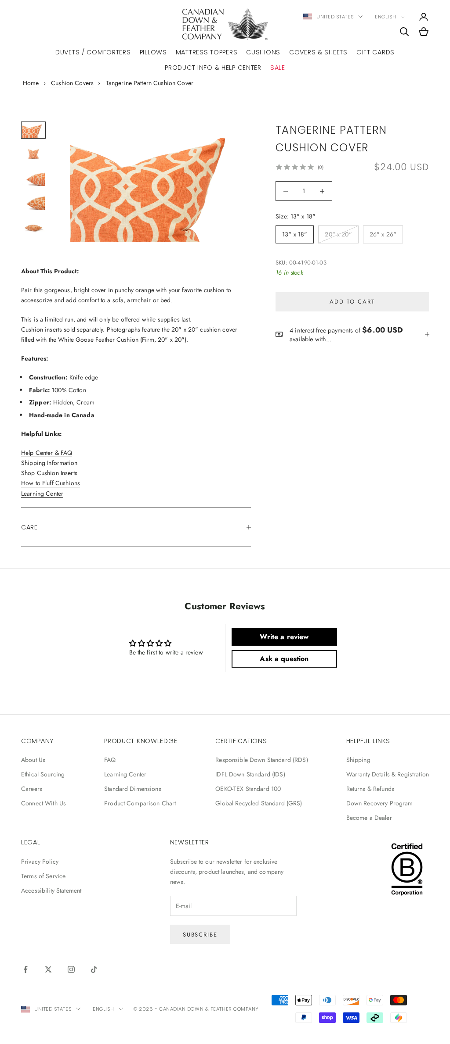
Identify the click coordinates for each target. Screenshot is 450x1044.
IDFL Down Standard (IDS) (250, 774)
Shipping (358, 759)
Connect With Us (43, 803)
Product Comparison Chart (140, 803)
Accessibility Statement (51, 890)
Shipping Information (49, 462)
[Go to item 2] (33, 154)
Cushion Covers (72, 83)
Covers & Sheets (318, 52)
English (385, 16)
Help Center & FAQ (46, 452)
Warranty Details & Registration (387, 774)
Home (31, 83)
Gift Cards (375, 52)
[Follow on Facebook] (25, 969)
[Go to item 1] (33, 130)
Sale (277, 67)
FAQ (110, 759)
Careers (31, 788)
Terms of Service (43, 876)
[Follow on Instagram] (71, 969)
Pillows (153, 52)
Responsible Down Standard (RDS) (261, 759)
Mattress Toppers (207, 52)
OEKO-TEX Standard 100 (248, 788)
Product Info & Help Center (213, 67)
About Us (33, 759)
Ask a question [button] (284, 659)
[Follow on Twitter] (48, 969)
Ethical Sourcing (43, 774)
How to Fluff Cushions (50, 483)
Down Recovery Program (379, 803)
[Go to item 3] (33, 178)
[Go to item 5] (33, 226)
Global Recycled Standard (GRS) (258, 803)
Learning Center (42, 493)
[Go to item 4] (33, 202)
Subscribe (200, 934)
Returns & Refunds (370, 788)
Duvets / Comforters (93, 52)
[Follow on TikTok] (94, 969)
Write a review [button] (284, 637)
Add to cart (352, 301)
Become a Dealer (369, 817)
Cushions (263, 52)
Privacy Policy (39, 861)
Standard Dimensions (132, 788)
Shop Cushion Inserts (49, 472)
